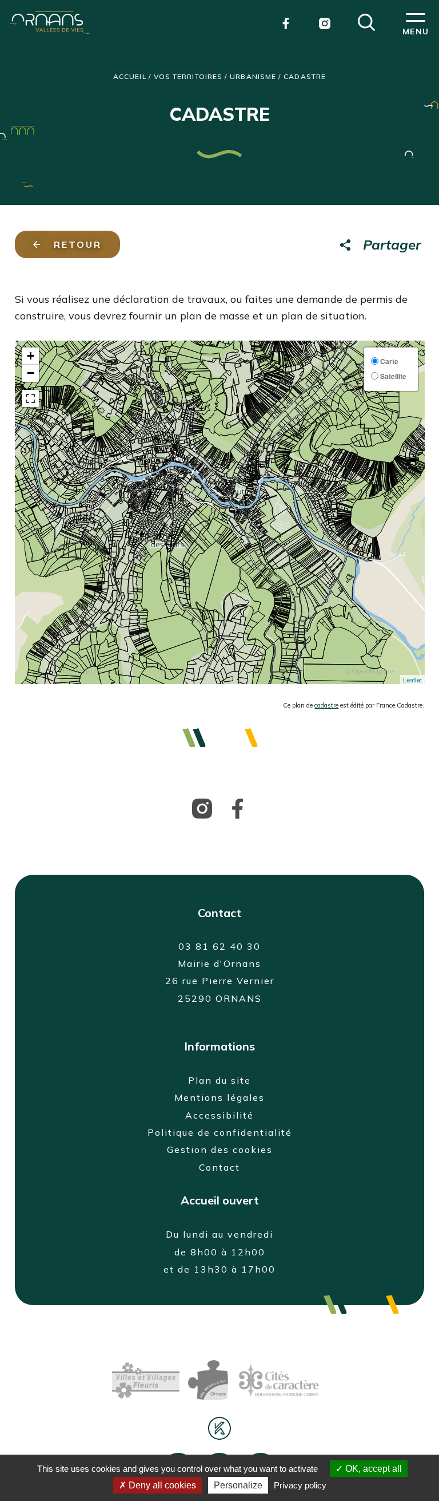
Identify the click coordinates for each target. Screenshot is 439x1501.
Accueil (129, 76)
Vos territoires (188, 76)
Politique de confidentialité (219, 1132)
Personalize (238, 1485)
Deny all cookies (161, 1485)
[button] (366, 21)
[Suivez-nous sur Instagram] (202, 807)
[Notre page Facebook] (286, 22)
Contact (219, 1167)
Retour (78, 244)
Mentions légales (219, 1097)
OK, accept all (372, 1469)
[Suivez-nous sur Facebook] (238, 807)
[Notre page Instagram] (324, 22)
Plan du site (219, 1080)
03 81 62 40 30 (219, 946)
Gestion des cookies (220, 1149)
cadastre (326, 705)
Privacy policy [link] (300, 1485)
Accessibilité (219, 1115)
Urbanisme (253, 76)
